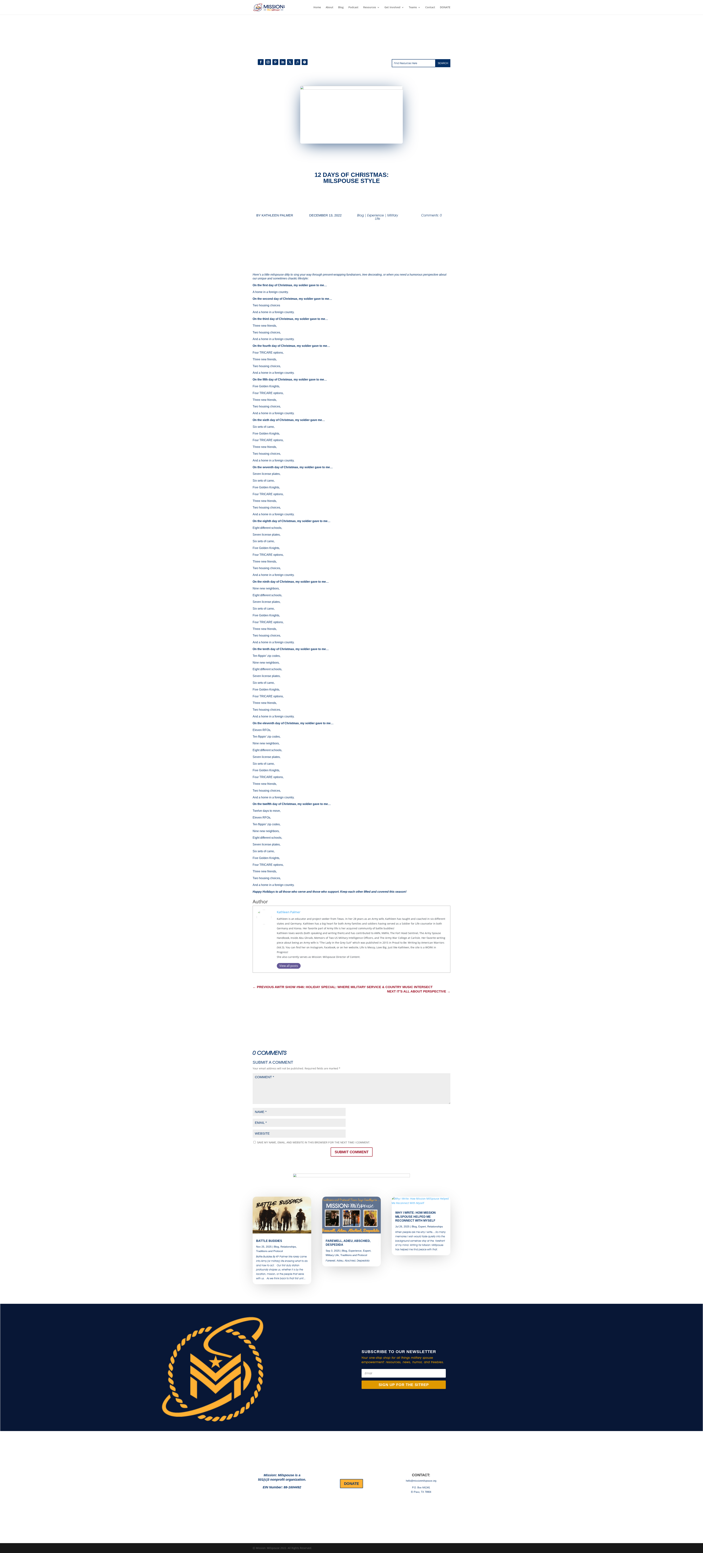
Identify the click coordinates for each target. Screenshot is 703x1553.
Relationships (288, 1246)
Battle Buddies (269, 1240)
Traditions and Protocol (269, 1251)
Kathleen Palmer (277, 215)
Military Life (332, 1255)
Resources (369, 7)
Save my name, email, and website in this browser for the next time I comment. (313, 1142)
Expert (367, 1250)
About (329, 7)
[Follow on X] (290, 62)
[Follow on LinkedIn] (283, 62)
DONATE (445, 7)
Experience (375, 215)
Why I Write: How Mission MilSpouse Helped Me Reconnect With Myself (415, 1216)
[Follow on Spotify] (305, 62)
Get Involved (392, 7)
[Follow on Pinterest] (275, 62)
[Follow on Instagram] (268, 62)
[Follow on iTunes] (297, 62)
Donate (351, 1484)
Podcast (353, 7)
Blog (341, 7)
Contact (430, 7)
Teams (413, 7)
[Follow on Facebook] (261, 62)
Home (317, 7)
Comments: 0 (431, 215)
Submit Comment (352, 1152)
